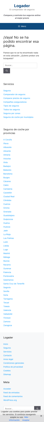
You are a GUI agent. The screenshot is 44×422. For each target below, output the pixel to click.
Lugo (5, 249)
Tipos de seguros (11, 106)
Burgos (6, 177)
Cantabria (7, 189)
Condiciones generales (13, 363)
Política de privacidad (13, 367)
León (5, 242)
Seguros (7, 91)
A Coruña (7, 140)
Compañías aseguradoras (15, 102)
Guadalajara (8, 215)
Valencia (7, 310)
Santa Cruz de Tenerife (13, 284)
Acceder (7, 389)
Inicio (5, 344)
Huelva (6, 223)
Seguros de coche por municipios (18, 117)
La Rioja (7, 234)
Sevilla (6, 291)
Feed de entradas (11, 392)
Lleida (6, 246)
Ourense (7, 268)
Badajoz (7, 166)
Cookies (7, 371)
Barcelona (7, 174)
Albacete (7, 147)
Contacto (7, 355)
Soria (5, 295)
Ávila (5, 162)
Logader (22, 5)
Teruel (6, 303)
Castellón (7, 193)
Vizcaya (6, 318)
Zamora (6, 321)
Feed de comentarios (13, 396)
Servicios (7, 352)
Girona (6, 208)
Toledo (6, 306)
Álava (5, 143)
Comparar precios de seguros (16, 98)
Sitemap (7, 374)
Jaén (5, 231)
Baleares (7, 170)
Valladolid (7, 314)
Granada (7, 212)
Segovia (7, 287)
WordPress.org (10, 400)
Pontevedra (8, 276)
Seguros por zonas (11, 113)
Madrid (6, 253)
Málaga (6, 257)
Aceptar (25, 420)
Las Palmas (8, 238)
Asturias (7, 158)
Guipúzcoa (8, 219)
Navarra (7, 265)
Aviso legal (8, 359)
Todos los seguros (11, 109)
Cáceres (7, 181)
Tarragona (8, 299)
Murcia (6, 261)
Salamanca (8, 280)
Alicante (7, 151)
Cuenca (6, 204)
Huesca (6, 227)
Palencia (7, 272)
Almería (6, 155)
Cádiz (6, 185)
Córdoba (7, 200)
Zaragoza (7, 325)
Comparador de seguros (14, 94)
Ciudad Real (8, 196)
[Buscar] (6, 70)
